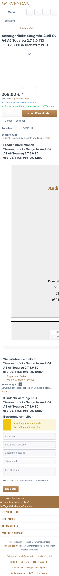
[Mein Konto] (45, 12)
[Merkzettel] (37, 12)
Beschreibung (9, 134)
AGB (31, 573)
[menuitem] (8, 12)
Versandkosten (10, 545)
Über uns (25, 561)
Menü (11, 12)
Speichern (11, 488)
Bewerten (20, 120)
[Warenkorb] (53, 12)
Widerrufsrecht (18, 573)
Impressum (42, 573)
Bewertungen (9, 384)
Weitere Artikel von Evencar (20, 379)
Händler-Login (43, 556)
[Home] (38, 20)
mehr (47, 137)
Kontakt (13, 561)
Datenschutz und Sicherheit (20, 556)
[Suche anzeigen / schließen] (29, 12)
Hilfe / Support (40, 561)
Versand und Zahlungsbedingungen (28, 567)
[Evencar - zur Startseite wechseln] (16, 4)
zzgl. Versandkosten (21, 98)
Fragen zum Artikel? (17, 376)
